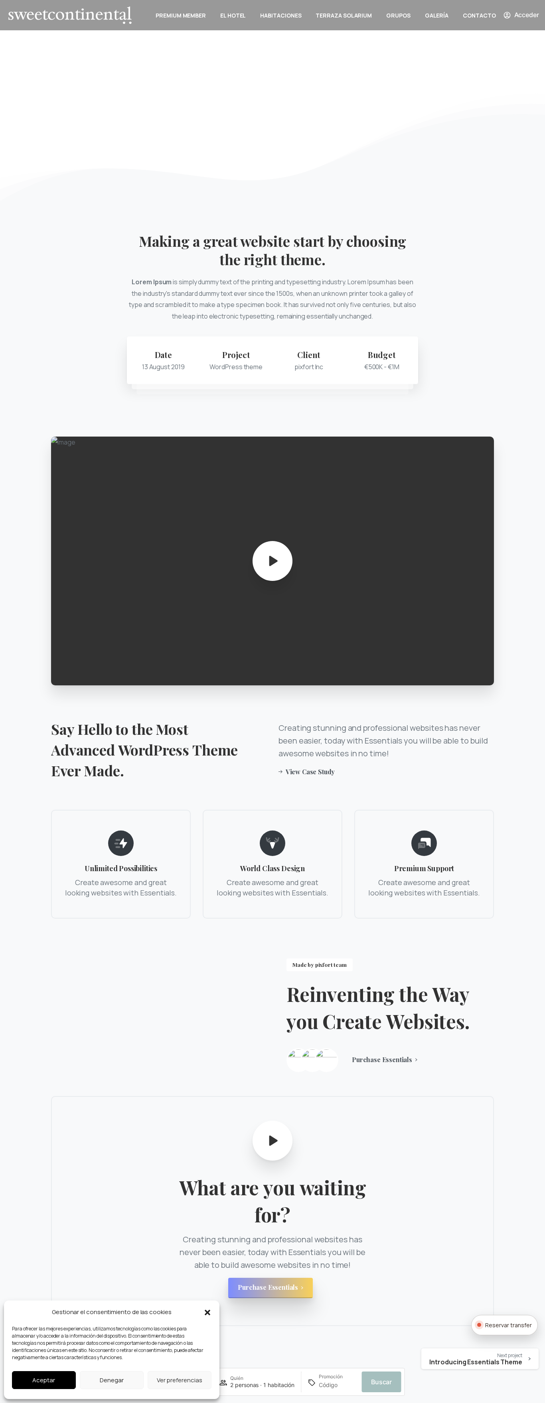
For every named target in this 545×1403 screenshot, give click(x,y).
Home (206, 124)
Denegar (112, 1380)
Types (232, 124)
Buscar (381, 1382)
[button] (207, 1312)
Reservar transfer (508, 1325)
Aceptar (43, 1380)
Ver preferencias (179, 1380)
